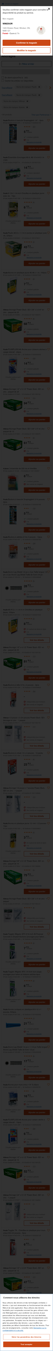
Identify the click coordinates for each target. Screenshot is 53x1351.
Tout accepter (26, 1344)
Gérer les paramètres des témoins (26, 1337)
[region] (26, 1322)
